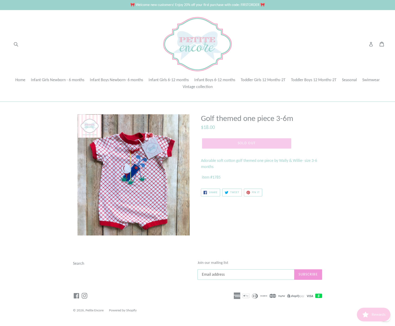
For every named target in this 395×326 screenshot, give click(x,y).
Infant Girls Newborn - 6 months (57, 80)
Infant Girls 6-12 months (169, 80)
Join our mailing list (213, 263)
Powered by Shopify (123, 310)
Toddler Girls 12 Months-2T (263, 80)
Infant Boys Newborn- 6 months (116, 80)
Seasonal (349, 80)
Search (78, 264)
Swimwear (371, 80)
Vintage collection (198, 87)
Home (20, 80)
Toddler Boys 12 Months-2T (313, 80)
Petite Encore (94, 310)
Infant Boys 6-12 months (214, 80)
